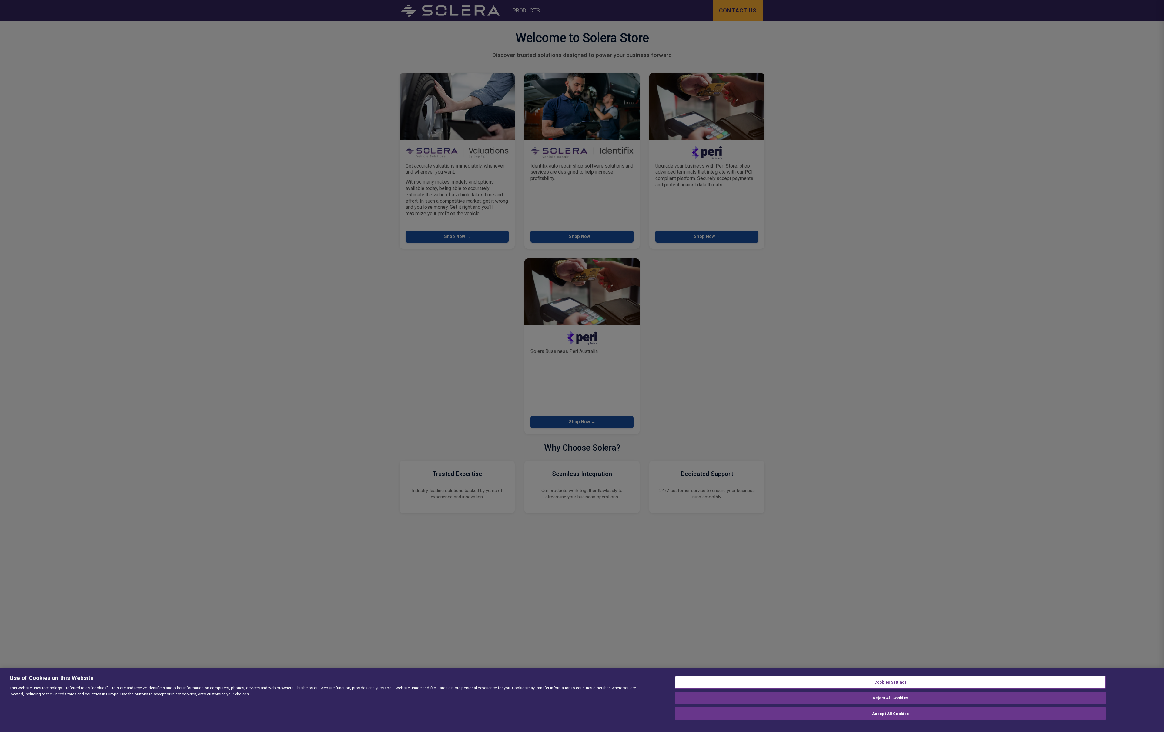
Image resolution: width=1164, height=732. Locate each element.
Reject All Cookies (890, 698)
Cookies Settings (890, 682)
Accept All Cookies (890, 713)
